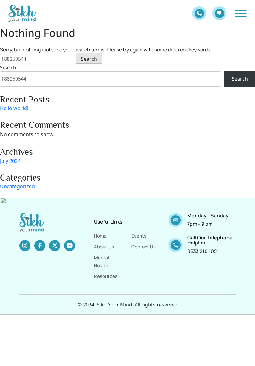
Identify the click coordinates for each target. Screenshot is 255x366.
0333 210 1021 (203, 251)
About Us (104, 246)
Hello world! (14, 108)
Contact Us (143, 246)
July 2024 (10, 161)
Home (100, 236)
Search (8, 67)
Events (138, 236)
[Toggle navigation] (241, 13)
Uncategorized (17, 186)
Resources (106, 276)
